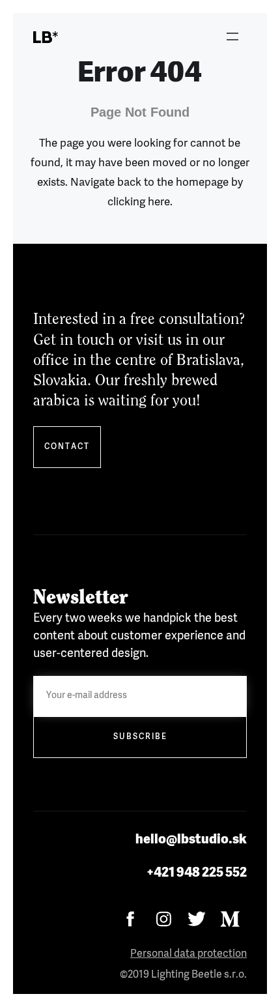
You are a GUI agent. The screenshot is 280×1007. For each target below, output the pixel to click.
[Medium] (230, 919)
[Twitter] (197, 919)
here (159, 202)
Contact (67, 447)
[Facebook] (130, 919)
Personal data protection (188, 954)
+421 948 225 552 (197, 872)
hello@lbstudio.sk (191, 839)
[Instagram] (163, 919)
